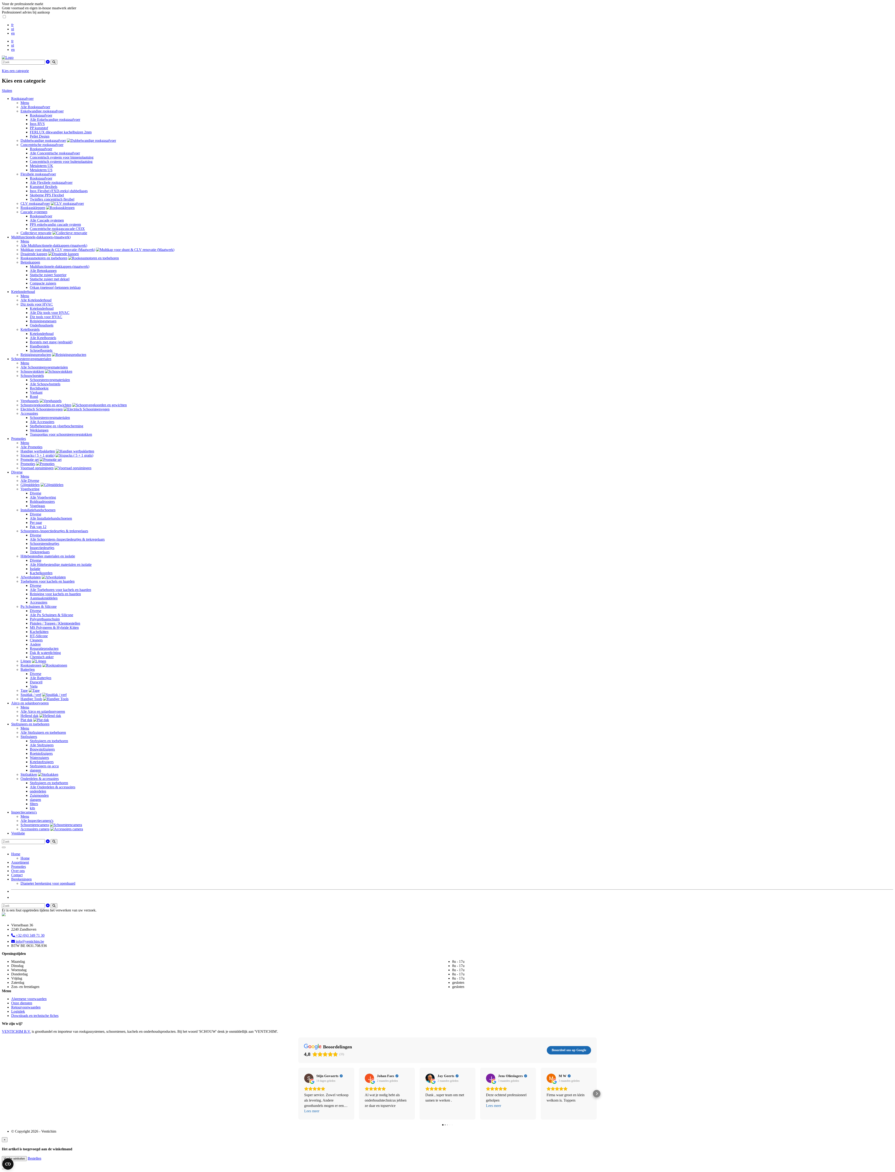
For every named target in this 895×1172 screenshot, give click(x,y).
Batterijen (28, 669)
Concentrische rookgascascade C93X (57, 229)
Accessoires (29, 413)
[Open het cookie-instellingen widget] (8, 1164)
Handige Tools (31, 699)
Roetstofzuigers (41, 753)
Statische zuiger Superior (48, 275)
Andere (35, 644)
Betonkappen (30, 262)
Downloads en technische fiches (35, 1016)
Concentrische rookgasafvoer (42, 145)
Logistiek (18, 1011)
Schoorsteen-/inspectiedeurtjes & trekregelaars (54, 531)
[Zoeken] (54, 62)
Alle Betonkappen (43, 271)
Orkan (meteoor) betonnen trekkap (55, 287)
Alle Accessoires (42, 422)
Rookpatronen (31, 665)
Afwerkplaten (31, 577)
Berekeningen (21, 879)
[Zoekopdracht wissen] (48, 62)
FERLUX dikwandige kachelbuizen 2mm (61, 132)
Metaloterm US (41, 170)
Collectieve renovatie (36, 233)
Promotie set (30, 460)
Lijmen (26, 661)
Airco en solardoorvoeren (30, 703)
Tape (24, 690)
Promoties (18, 439)
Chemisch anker (42, 657)
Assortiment (20, 862)
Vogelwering (30, 489)
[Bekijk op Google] (308, 1078)
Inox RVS (37, 124)
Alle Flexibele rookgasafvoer (51, 182)
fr (12, 25)
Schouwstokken (32, 371)
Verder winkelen (14, 1158)
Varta (34, 686)
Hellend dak (29, 716)
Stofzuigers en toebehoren (30, 724)
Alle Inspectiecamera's (37, 821)
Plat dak (26, 720)
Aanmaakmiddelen (44, 598)
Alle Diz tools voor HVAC (49, 313)
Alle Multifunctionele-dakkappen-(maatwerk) (54, 245)
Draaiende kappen (34, 254)
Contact (17, 875)
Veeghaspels (30, 401)
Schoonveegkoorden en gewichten (46, 405)
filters (34, 804)
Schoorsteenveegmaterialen (31, 359)
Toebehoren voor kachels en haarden (48, 581)
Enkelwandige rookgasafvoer (42, 111)
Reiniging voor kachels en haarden (55, 594)
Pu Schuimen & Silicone (39, 607)
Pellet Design (39, 136)
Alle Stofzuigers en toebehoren (43, 732)
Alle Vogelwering (43, 497)
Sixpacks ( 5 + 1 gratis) (38, 455)
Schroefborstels (41, 350)
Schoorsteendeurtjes (44, 544)
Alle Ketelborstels (43, 338)
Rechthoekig (39, 388)
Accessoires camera (35, 829)
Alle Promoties (31, 447)
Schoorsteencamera (35, 825)
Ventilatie (18, 833)
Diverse (17, 472)
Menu (25, 103)
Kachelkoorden (41, 573)
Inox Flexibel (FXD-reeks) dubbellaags (59, 191)
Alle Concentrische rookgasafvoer (55, 153)
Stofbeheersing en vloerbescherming (56, 426)
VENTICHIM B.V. (16, 1031)
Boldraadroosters (42, 502)
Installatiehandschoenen (38, 510)
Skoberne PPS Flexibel (47, 195)
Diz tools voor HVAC (37, 304)
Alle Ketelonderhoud (36, 300)
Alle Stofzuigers (42, 745)
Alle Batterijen (40, 678)
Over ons (18, 871)
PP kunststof (39, 128)
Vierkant (36, 392)
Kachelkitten (39, 632)
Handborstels (39, 346)
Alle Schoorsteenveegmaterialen (44, 367)
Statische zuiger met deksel (49, 279)
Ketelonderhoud (23, 292)
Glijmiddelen (30, 485)
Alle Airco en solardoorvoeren (43, 711)
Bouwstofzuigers (42, 749)
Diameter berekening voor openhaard (48, 883)
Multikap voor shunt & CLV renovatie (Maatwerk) (58, 250)
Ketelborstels (30, 329)
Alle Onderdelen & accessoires (52, 787)
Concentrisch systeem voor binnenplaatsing (61, 157)
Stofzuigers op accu (44, 766)
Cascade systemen (34, 212)
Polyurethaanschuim (45, 619)
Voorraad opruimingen (37, 468)
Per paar (36, 523)
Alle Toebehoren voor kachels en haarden (60, 590)
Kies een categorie (15, 71)
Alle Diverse (30, 481)
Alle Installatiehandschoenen (51, 518)
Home (15, 854)
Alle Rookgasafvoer (35, 107)
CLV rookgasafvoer (35, 203)
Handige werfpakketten (38, 451)
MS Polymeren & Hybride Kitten (54, 627)
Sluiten (7, 91)
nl (12, 29)
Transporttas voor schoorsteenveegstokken (61, 434)
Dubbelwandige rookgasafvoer (43, 141)
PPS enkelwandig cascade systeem (55, 224)
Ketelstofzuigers (42, 762)
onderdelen (38, 791)
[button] (298, 1093)
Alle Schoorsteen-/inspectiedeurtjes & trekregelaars (67, 539)
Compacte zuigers (43, 283)
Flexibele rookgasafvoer (38, 174)
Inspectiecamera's (24, 812)
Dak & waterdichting (45, 653)
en (13, 33)
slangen (35, 770)
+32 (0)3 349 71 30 (30, 935)
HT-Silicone (39, 636)
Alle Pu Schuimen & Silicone (51, 615)
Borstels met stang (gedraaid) (51, 342)
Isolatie (35, 569)
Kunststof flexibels (43, 187)
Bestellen (34, 1158)
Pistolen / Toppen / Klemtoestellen (55, 623)
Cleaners (36, 640)
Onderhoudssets (41, 325)
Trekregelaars (40, 552)
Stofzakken (29, 774)
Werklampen (39, 430)
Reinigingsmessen (43, 321)
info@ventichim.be (29, 941)
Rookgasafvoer (22, 99)
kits (32, 808)
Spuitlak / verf (31, 695)
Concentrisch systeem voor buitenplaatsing (61, 161)
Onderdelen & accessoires (40, 779)
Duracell (36, 682)
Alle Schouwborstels (45, 384)
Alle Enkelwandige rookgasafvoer (55, 120)
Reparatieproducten (44, 648)
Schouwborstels (32, 376)
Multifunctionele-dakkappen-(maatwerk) (41, 237)
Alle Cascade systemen (47, 220)
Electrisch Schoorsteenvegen (42, 409)
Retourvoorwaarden (26, 1007)
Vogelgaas (37, 506)
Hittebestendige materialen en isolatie (48, 556)
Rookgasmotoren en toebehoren (44, 258)
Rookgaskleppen (33, 208)
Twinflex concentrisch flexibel (52, 199)
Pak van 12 (38, 527)
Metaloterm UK (41, 166)
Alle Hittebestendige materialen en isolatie (61, 565)
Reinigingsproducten (36, 355)
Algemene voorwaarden (29, 999)
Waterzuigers (39, 758)
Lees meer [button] (311, 1111)
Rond (34, 397)
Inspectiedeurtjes (42, 548)
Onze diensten (21, 1003)
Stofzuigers (29, 737)
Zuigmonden (39, 795)
